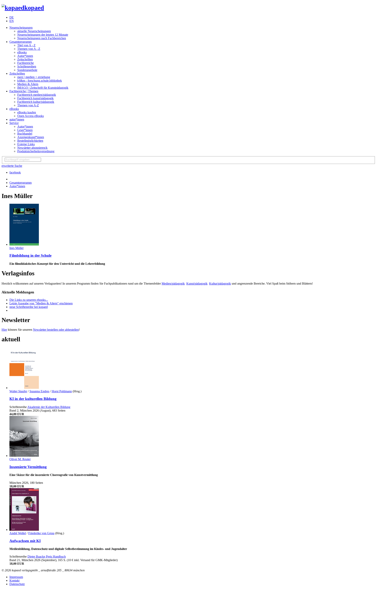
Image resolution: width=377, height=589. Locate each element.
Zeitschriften (25, 59)
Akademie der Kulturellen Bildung (48, 407)
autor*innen (16, 119)
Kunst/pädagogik (197, 283)
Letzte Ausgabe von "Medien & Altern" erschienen (41, 303)
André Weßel (17, 533)
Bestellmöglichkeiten (30, 140)
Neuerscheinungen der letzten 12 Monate (42, 34)
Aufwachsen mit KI (25, 541)
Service (14, 123)
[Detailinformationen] (24, 244)
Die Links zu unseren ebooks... (28, 299)
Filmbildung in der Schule (30, 255)
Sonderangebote (27, 70)
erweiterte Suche (12, 165)
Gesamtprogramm (20, 41)
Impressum (16, 577)
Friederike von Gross (41, 533)
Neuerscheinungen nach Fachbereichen (41, 38)
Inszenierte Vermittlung (28, 467)
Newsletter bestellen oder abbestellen (56, 329)
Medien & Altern (27, 84)
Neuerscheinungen (21, 27)
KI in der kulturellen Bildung (33, 399)
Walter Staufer (18, 391)
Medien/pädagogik (173, 283)
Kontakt (14, 580)
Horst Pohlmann (62, 391)
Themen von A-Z (28, 105)
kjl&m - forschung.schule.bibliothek (39, 80)
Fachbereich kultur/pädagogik (35, 101)
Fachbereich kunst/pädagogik (35, 98)
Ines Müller (16, 248)
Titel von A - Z (26, 45)
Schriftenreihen (26, 66)
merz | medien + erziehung (33, 77)
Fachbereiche (25, 63)
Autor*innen (25, 56)
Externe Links (26, 144)
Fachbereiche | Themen (23, 91)
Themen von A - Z (28, 48)
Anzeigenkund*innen (30, 137)
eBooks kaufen (26, 112)
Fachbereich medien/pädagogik (36, 94)
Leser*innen (25, 130)
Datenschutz (17, 584)
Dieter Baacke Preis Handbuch (46, 556)
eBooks (22, 52)
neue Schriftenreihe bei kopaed (28, 307)
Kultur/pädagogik (220, 283)
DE (11, 17)
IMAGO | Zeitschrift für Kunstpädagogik (42, 87)
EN (11, 21)
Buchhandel (24, 133)
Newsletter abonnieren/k (32, 147)
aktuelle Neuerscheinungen (34, 31)
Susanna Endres (39, 391)
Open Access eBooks (30, 116)
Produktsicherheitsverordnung (35, 151)
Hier (4, 329)
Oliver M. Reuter (20, 459)
